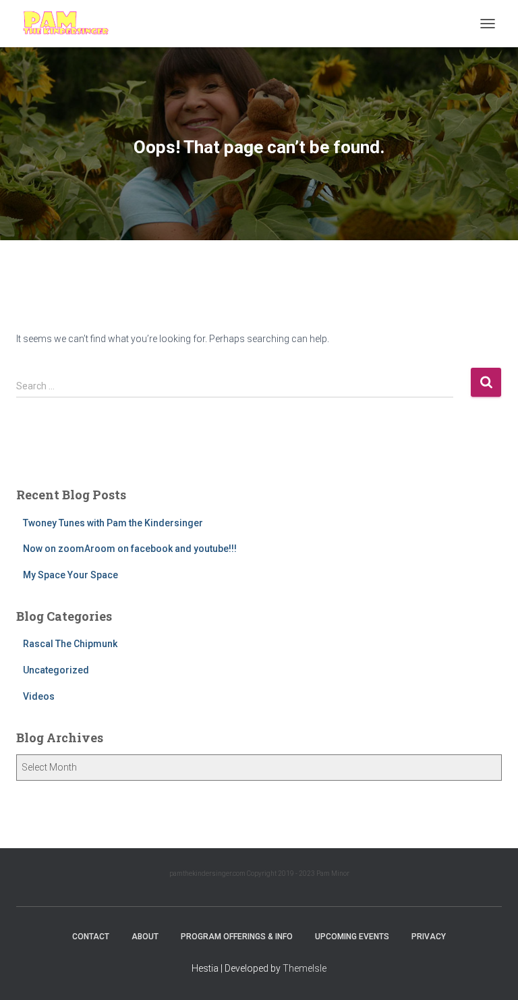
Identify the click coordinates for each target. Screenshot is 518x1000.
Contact (90, 936)
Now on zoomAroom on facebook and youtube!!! (130, 548)
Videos (39, 696)
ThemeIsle (304, 968)
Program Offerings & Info (237, 936)
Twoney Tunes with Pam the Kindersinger (113, 523)
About (145, 936)
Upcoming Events (352, 936)
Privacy (428, 936)
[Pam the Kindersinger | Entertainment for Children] (70, 23)
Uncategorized (56, 670)
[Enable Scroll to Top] (491, 973)
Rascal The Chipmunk (70, 643)
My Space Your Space (70, 575)
